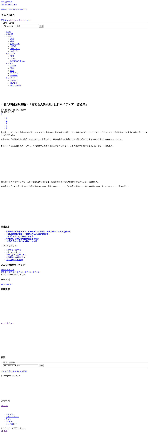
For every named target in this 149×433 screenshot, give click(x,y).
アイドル (14, 73)
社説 (12, 56)
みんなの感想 (15, 85)
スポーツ (14, 51)
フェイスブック (12, 417)
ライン (8, 419)
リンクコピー (11, 424)
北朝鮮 (13, 46)
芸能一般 (14, 76)
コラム (13, 58)
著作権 (11, 371)
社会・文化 (15, 49)
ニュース (9, 36)
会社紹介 (4, 371)
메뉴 (5, 431)
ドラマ (13, 66)
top (2, 431)
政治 (12, 39)
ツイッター (10, 414)
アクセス (14, 80)
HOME (8, 32)
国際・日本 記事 (7, 270)
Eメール (9, 422)
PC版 (17, 371)
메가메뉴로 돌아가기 (17, 20)
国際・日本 (15, 44)
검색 (41, 26)
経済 (12, 41)
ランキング (10, 78)
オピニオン (10, 54)
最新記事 (9, 34)
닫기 (28, 20)
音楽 (12, 68)
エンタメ (9, 63)
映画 (12, 71)
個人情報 (23, 371)
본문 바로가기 (7, 2)
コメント (14, 83)
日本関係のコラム (17, 61)
